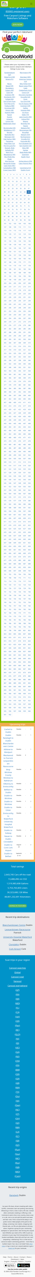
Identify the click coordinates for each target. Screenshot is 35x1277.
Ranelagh (14, 1195)
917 (5, 701)
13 (17, 178)
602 (19, 515)
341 (5, 364)
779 (5, 620)
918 (10, 701)
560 (19, 490)
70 (21, 206)
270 (10, 322)
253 (15, 311)
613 (15, 522)
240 (10, 304)
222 (10, 294)
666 (10, 553)
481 (15, 445)
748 (29, 599)
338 (19, 360)
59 (5, 203)
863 (5, 669)
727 (15, 588)
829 (15, 648)
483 (24, 445)
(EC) (17, 1136)
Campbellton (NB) (9, 168)
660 (10, 550)
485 (5, 448)
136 (29, 241)
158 (19, 255)
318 (10, 350)
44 (29, 192)
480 (10, 445)
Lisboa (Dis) (25, 119)
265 (15, 318)
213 (24, 287)
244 (29, 304)
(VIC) (17, 1047)
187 (15, 273)
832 (29, 648)
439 (15, 420)
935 (5, 711)
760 (29, 606)
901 (15, 690)
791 (5, 627)
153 (24, 252)
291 (24, 332)
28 (21, 185)
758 (19, 606)
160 (29, 255)
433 (15, 416)
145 (15, 248)
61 (13, 203)
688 (29, 564)
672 (10, 557)
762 (10, 609)
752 (19, 602)
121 (15, 234)
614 (19, 522)
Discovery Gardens (25, 95)
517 (15, 466)
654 (10, 546)
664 (29, 550)
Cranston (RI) (9, 95)
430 (29, 413)
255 (24, 311)
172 (29, 262)
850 (29, 659)
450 (10, 427)
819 (24, 641)
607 (15, 518)
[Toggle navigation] (31, 4)
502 (29, 455)
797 (5, 630)
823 (15, 644)
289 (15, 332)
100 (29, 220)
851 (5, 662)
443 (5, 423)
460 (29, 431)
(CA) (18, 1012)
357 (24, 371)
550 (29, 483)
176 (19, 266)
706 (29, 574)
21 (21, 181)
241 (15, 304)
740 (19, 595)
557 (5, 490)
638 (19, 536)
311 (5, 346)
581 (5, 504)
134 (19, 241)
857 (5, 666)
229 (15, 297)
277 (15, 325)
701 (5, 574)
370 (29, 378)
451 (15, 427)
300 (10, 339)
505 (15, 459)
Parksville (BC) (25, 141)
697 (15, 571)
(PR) (17, 1065)
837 (24, 652)
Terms (10, 1257)
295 (15, 336)
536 (19, 476)
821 (5, 644)
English (6, 1261)
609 (24, 518)
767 (5, 613)
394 (29, 392)
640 (29, 536)
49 (21, 195)
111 (24, 227)
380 (19, 385)
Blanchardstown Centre (14, 925)
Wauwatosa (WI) (9, 155)
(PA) (17, 994)
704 (19, 574)
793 (15, 627)
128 (19, 238)
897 (24, 687)
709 (15, 578)
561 (24, 490)
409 (15, 402)
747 (24, 599)
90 (17, 217)
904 (29, 690)
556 (29, 487)
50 (25, 195)
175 (15, 266)
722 (19, 585)
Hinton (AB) (10, 110)
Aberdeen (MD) (25, 77)
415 (15, 406)
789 (24, 623)
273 (24, 322)
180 (10, 269)
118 (29, 231)
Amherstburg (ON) (25, 161)
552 (10, 487)
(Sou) (17, 1154)
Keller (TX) (25, 115)
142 (29, 245)
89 (13, 217)
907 (15, 694)
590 (19, 508)
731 (5, 592)
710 (19, 578)
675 (24, 557)
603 (24, 515)
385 (15, 388)
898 (29, 687)
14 (21, 178)
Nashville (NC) (9, 135)
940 (29, 711)
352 (29, 367)
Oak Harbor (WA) (9, 139)
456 (10, 431)
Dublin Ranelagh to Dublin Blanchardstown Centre (8, 741)
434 (19, 416)
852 (10, 662)
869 (5, 673)
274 (29, 322)
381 (24, 385)
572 (19, 497)
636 (10, 536)
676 (29, 557)
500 (19, 455)
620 (19, 525)
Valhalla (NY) (9, 150)
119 (5, 234)
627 (24, 529)
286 (29, 329)
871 (15, 673)
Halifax (25, 108)
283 (15, 329)
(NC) (17, 1109)
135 (24, 241)
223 (15, 294)
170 (19, 262)
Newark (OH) (25, 135)
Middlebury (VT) (9, 130)
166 (29, 259)
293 (5, 336)
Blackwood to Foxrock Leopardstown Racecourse (8, 761)
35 (21, 188)
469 (15, 438)
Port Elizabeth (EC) (25, 144)
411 (24, 402)
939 (24, 711)
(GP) (17, 990)
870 (10, 673)
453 (24, 427)
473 (5, 441)
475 (15, 441)
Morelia (9, 132)
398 (19, 395)
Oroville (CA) (25, 139)
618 (10, 525)
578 (19, 501)
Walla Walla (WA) (25, 152)
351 (24, 367)
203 (5, 283)
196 (29, 276)
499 (15, 455)
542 (19, 480)
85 (25, 213)
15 (25, 178)
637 (15, 536)
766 (29, 609)
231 (24, 297)
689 (5, 567)
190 (29, 273)
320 (19, 350)
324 (10, 353)
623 (5, 529)
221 (5, 294)
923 (5, 704)
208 (29, 283)
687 (24, 564)
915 (24, 697)
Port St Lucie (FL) (9, 146)
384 (10, 388)
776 (19, 616)
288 (10, 332)
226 (29, 294)
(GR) (17, 1078)
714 (10, 581)
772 (29, 613)
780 (10, 620)
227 (5, 297)
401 (5, 399)
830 (19, 648)
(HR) (17, 1021)
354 (10, 371)
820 (29, 641)
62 (17, 203)
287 (5, 332)
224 (19, 294)
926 (19, 704)
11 (9, 178)
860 (19, 666)
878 (19, 676)
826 (29, 644)
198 (10, 280)
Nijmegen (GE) (9, 137)
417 (24, 406)
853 (15, 662)
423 (24, 409)
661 (15, 550)
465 (24, 434)
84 (21, 213)
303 (24, 339)
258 (10, 315)
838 (29, 652)
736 (29, 592)
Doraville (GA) (25, 97)
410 (19, 402)
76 (17, 210)
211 (15, 287)
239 (5, 304)
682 (29, 560)
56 (21, 199)
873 (24, 673)
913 (15, 697)
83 (17, 213)
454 (29, 427)
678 (10, 560)
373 (15, 381)
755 (5, 606)
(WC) (17, 1158)
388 (29, 388)
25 (9, 185)
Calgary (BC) (9, 90)
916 (29, 697)
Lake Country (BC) (25, 117)
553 (15, 487)
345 (24, 364)
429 (24, 413)
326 (19, 353)
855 (24, 662)
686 (19, 564)
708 (10, 578)
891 (24, 683)
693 (24, 567)
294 (10, 336)
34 (17, 188)
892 (29, 683)
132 (10, 241)
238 (29, 301)
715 (15, 581)
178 (29, 266)
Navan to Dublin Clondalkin (8, 839)
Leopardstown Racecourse (17, 929)
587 (5, 508)
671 (5, 557)
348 (10, 367)
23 (29, 181)
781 (15, 620)
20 (17, 181)
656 (19, 546)
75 (13, 210)
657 (24, 546)
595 (15, 511)
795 (24, 627)
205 (15, 283)
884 (19, 680)
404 (19, 399)
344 (19, 364)
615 (24, 522)
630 (10, 532)
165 (24, 259)
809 (5, 637)
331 (15, 357)
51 (29, 195)
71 (25, 206)
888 (10, 683)
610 (29, 518)
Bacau (9, 84)
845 (5, 659)
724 (29, 585)
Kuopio (9, 117)
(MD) (17, 1003)
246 (10, 308)
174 (10, 266)
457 (15, 431)
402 (10, 399)
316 (29, 346)
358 (29, 371)
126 (10, 238)
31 (5, 188)
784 (29, 620)
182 (19, 269)
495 (24, 452)
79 (29, 210)
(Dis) (17, 1096)
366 (10, 378)
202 (29, 280)
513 (24, 462)
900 (10, 690)
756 (10, 606)
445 (15, 423)
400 (29, 395)
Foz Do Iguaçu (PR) (25, 104)
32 (9, 188)
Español (28, 1261)
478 (29, 441)
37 (29, 188)
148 (29, 248)
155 (5, 255)
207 (24, 283)
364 (29, 374)
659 (5, 550)
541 (15, 480)
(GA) (17, 1052)
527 (5, 473)
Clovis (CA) (25, 93)
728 (19, 588)
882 (10, 680)
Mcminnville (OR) (9, 128)
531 (24, 473)
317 (5, 350)
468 (10, 438)
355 (15, 371)
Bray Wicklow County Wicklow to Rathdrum (8, 775)
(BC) (18, 1030)
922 (29, 701)
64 (25, 203)
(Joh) (17, 1016)
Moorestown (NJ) (25, 130)
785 (5, 623)
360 (10, 374)
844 (29, 655)
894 (10, 687)
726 (10, 588)
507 (24, 459)
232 (29, 297)
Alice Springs (9, 161)
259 (15, 315)
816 (10, 641)
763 (15, 609)
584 (19, 504)
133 (15, 241)
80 (5, 213)
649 (15, 543)
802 (29, 630)
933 (24, 708)
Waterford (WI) (9, 77)
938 (19, 711)
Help (4, 1257)
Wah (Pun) (9, 152)
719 (5, 585)
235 (15, 301)
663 (24, 550)
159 (24, 255)
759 (24, 606)
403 (15, 399)
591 (24, 508)
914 (19, 697)
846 (10, 659)
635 (5, 536)
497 (5, 455)
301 (15, 339)
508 (29, 459)
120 (10, 234)
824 (19, 644)
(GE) (18, 1123)
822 (10, 644)
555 (24, 487)
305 (5, 343)
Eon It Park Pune (9, 101)
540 (10, 480)
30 (29, 185)
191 (5, 276)
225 (24, 294)
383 (5, 388)
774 (10, 616)
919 (15, 701)
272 (19, 322)
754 (29, 602)
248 (19, 308)
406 (29, 399)
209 (5, 287)
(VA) (17, 1100)
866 (19, 669)
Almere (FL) (9, 79)
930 (10, 708)
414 (10, 406)
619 (15, 525)
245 (5, 308)
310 (29, 343)
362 (19, 374)
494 (19, 452)
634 (29, 532)
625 (15, 529)
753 (24, 602)
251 (5, 311)
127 (15, 238)
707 (5, 578)
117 (24, 231)
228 (10, 297)
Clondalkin (14, 944)
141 (24, 245)
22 (25, 181)
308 (19, 343)
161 (5, 259)
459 (24, 431)
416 (19, 406)
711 (24, 578)
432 (10, 416)
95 (9, 220)
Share (29, 1257)
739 (15, 595)
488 (19, 448)
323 (5, 353)
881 (5, 680)
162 (10, 259)
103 (15, 224)
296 (19, 336)
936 (10, 711)
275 (5, 325)
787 (15, 623)
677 (5, 560)
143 (5, 248)
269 (5, 322)
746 (19, 599)
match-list (11, 1248)
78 (25, 210)
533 (5, 476)
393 (24, 392)
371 (5, 381)
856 (29, 662)
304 (29, 339)
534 (10, 476)
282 (10, 329)
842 (19, 655)
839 (5, 655)
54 (13, 199)
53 (9, 199)
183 (24, 269)
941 (5, 715)
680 (19, 560)
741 (24, 595)
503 (5, 459)
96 (13, 220)
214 (29, 287)
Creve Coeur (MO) (9, 170)
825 (24, 644)
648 (10, 543)
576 (10, 501)
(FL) (17, 1007)
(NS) (17, 1056)
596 (19, 511)
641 (5, 539)
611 (5, 522)
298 (29, 336)
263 (5, 318)
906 (10, 694)
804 (10, 634)
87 (5, 217)
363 (24, 374)
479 (5, 445)
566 (19, 494)
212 (19, 287)
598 (29, 511)
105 (24, 224)
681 (24, 560)
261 (24, 315)
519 (24, 466)
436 (29, 416)
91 (21, 217)
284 (19, 329)
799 (15, 630)
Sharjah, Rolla (9, 148)
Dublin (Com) (25, 170)
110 (19, 227)
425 (5, 413)
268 (29, 318)
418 (29, 406)
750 (10, 602)
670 (29, 553)
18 (9, 181)
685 (15, 564)
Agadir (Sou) (25, 157)
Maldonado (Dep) (9, 124)
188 (19, 273)
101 (5, 224)
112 (29, 227)
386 (19, 388)
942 (10, 715)
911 (5, 697)
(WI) (17, 998)
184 (29, 269)
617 (5, 525)
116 (19, 231)
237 (24, 301)
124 (29, 234)
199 (15, 280)
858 (10, 666)
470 (19, 438)
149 (5, 252)
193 (15, 276)
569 (5, 497)
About (16, 1257)
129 (24, 238)
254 (19, 311)
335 (5, 360)
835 (15, 652)
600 (10, 515)
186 (10, 273)
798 (10, 630)
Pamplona (9, 141)
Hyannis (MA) (9, 113)
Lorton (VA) (9, 121)
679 (15, 560)
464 (19, 434)
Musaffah (25, 132)
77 (21, 210)
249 (24, 308)
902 (19, 690)
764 (19, 609)
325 (15, 353)
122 (19, 234)
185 (5, 273)
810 (10, 637)
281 (5, 329)
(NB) (17, 1167)
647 (5, 543)
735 (24, 592)
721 (15, 585)
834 (10, 652)
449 (5, 427)
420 (10, 409)
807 (24, 634)
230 (19, 297)
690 (10, 567)
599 (5, 515)
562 (29, 490)
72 (29, 206)
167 (5, 262)
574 (29, 497)
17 (5, 181)
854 (19, 662)
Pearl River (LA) (9, 144)
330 (10, 357)
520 (29, 466)
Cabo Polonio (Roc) (25, 163)
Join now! (17, 24)
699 (24, 571)
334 (29, 357)
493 (15, 452)
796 (29, 627)
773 (5, 616)
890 (19, 683)
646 (29, 539)
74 (9, 210)
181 (15, 269)
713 (5, 581)
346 (29, 364)
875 (5, 676)
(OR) (17, 1074)
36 (25, 188)
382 (29, 385)
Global (17, 972)
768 (10, 613)
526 (29, 469)
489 (24, 448)
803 (5, 634)
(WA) (17, 1127)
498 (10, 455)
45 (5, 195)
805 (15, 634)
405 (24, 399)
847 (15, 659)
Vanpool (17, 981)
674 (19, 557)
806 (19, 634)
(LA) (17, 1131)
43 (25, 192)
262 (29, 315)
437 (5, 420)
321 (24, 350)
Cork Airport (15, 948)
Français (14, 1261)
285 (24, 329)
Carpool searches (17, 967)
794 (19, 627)
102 (10, 224)
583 (15, 504)
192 (10, 276)
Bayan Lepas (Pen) (25, 86)
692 (19, 567)
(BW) (17, 1069)
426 (10, 413)
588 (10, 508)
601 (15, 515)
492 (10, 452)
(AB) (18, 1083)
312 (10, 346)
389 (5, 392)
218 (19, 290)
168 (10, 262)
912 (10, 697)
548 (19, 483)
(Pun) (17, 1149)
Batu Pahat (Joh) (25, 84)
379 (15, 385)
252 (10, 311)
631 (15, 532)
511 (15, 462)
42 (21, 192)
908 (19, 694)
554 (19, 487)
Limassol (9, 119)
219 (24, 290)
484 (29, 445)
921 (24, 701)
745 (15, 599)
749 (5, 602)
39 (9, 192)
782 (19, 620)
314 (19, 346)
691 (15, 567)
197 (5, 280)
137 (5, 245)
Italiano (21, 1261)
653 (5, 546)
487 (15, 448)
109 (15, 227)
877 (15, 676)
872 (19, 673)
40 (13, 192)
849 (24, 659)
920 (19, 701)
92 (25, 217)
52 (5, 199)
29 (25, 185)
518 (19, 466)
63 (21, 203)
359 (5, 374)
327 (24, 353)
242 (19, 304)
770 (19, 613)
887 (5, 683)
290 (19, 332)
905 (5, 694)
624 (10, 529)
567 (24, 494)
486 (10, 448)
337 (15, 360)
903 (24, 690)
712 (29, 578)
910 (29, 694)
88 (9, 217)
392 (19, 392)
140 (19, 245)
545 (5, 483)
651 (24, 543)
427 (15, 413)
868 (29, 669)
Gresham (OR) (25, 106)
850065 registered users (17, 11)
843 (24, 655)
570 (10, 497)
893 (5, 687)
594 (10, 511)
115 (15, 231)
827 (5, 648)
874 (29, 673)
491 (5, 452)
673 (15, 557)
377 (5, 385)
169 (15, 262)
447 (24, 423)
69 (17, 206)
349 (15, 367)
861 (24, 666)
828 (10, 648)
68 (13, 206)
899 (5, 690)
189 (24, 273)
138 (10, 245)
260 (19, 315)
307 (15, 343)
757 (15, 606)
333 (24, 357)
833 (5, 652)
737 (5, 595)
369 (24, 378)
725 (5, 588)
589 (15, 508)
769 (15, 613)
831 (24, 648)
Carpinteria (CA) (25, 168)
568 (29, 494)
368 (19, 378)
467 (5, 438)
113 (5, 231)
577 (15, 501)
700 (29, 571)
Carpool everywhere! (17, 985)
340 (29, 360)
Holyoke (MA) (25, 110)
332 (19, 357)
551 (5, 487)
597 (24, 511)
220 (29, 290)
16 (29, 178)
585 (24, 504)
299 (5, 339)
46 (9, 195)
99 (25, 220)
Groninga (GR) (9, 108)
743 (5, 599)
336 (10, 360)
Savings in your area (17, 906)
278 (19, 325)
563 (5, 494)
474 (10, 441)
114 (10, 231)
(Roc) (17, 1162)
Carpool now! (17, 976)
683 (5, 564)
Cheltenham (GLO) (25, 90)
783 (24, 620)
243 (24, 304)
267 (24, 318)
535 (15, 476)
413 (5, 406)
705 (24, 574)
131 (5, 241)
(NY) (17, 1145)
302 (19, 339)
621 (24, 525)
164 (19, 259)
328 (29, 353)
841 (15, 655)
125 (5, 238)
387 (24, 388)
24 (5, 185)
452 (19, 427)
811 (15, 637)
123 (24, 234)
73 (5, 210)
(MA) (17, 1087)
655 (15, 546)
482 (19, 445)
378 (10, 385)
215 (5, 290)
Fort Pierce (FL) (9, 104)
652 (29, 543)
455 (5, 431)
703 (15, 574)
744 (10, 599)
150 (10, 252)
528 (10, 473)
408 (10, 402)
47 (13, 195)
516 (10, 466)
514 (29, 462)
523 (15, 469)
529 (15, 473)
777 (24, 616)
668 (19, 553)
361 (15, 374)
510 (10, 462)
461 (5, 434)
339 (24, 360)
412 (29, 402)
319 (15, 350)
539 (5, 480)
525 (24, 469)
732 (10, 592)
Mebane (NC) (25, 128)
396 (10, 395)
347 (5, 367)
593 (5, 511)
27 (17, 185)
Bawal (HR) (9, 86)
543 (24, 480)
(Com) (17, 1176)
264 (10, 318)
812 (19, 637)
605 (5, 518)
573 (24, 497)
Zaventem (25, 155)
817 (15, 641)
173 (5, 266)
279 (24, 325)
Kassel (9, 115)
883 (15, 680)
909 (24, 694)
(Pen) (17, 1025)
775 (15, 616)
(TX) (17, 1092)
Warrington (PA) (25, 73)
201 (24, 280)
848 (19, 659)
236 (19, 301)
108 (10, 227)
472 (29, 438)
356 (19, 371)
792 (10, 627)
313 (15, 346)
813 (24, 637)
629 (5, 532)
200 (19, 280)
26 (13, 185)
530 (19, 473)
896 (19, 687)
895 (15, 687)
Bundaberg (10, 88)
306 (10, 343)
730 (29, 588)
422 (19, 409)
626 (19, 529)
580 (29, 501)
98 (21, 220)
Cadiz (25, 88)
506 (19, 459)
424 (29, 409)
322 (29, 350)
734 (19, 592)
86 (29, 213)
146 (19, 248)
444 (10, 423)
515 (5, 466)
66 (5, 206)
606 (10, 518)
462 (10, 434)
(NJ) (17, 1038)
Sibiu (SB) (25, 148)
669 (24, 553)
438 (10, 420)
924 (10, 704)
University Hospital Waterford (17, 937)
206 (19, 283)
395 (5, 395)
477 (24, 441)
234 (10, 301)
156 (10, 255)
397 (15, 395)
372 (10, 381)
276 (10, 325)
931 (15, 708)
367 (15, 378)
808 (29, 634)
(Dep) (17, 1105)
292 (29, 332)
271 (15, 322)
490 (29, 448)
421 (15, 409)
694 (29, 567)
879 (24, 676)
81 (9, 213)
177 (24, 266)
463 (15, 434)
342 (10, 364)
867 (24, 669)
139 (15, 245)
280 (29, 325)
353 (5, 371)
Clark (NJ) (9, 93)
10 (5, 178)
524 (19, 469)
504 (10, 459)
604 (29, 515)
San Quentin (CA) (25, 146)
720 (10, 585)
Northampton (25, 137)
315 (24, 346)
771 (24, 613)
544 (29, 480)
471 (24, 438)
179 (5, 269)
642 (10, 539)
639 (24, 536)
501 (24, 455)
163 (15, 259)
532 (29, 473)
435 (24, 416)
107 (5, 227)
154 (29, 252)
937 (15, 711)
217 (15, 290)
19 (13, 181)
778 (29, 616)
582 (10, 504)
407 (5, 402)
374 (19, 381)
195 (24, 276)
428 (19, 413)
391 (15, 392)
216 (10, 290)
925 (15, 704)
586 (29, 504)
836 (19, 652)
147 (24, 248)
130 (29, 238)
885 (24, 680)
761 (5, 609)
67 (9, 206)
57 (25, 199)
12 (13, 178)
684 (10, 564)
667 (15, 553)
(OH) (17, 1118)
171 (24, 262)
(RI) (17, 1043)
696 (10, 571)
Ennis (25, 99)
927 (24, 704)
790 (29, 623)
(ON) (17, 1061)
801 (24, 630)
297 (24, 336)
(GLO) (17, 1034)
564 (10, 494)
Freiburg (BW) (9, 106)
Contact (22, 1257)
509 (5, 462)
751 (15, 602)
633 (24, 532)
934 (29, 708)
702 (10, 574)
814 (29, 637)
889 (15, 683)
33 (13, 188)
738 (10, 595)
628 (29, 529)
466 (29, 434)
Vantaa (25, 150)
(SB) (17, 1140)
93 (29, 217)
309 (24, 343)
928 (29, 704)
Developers (15, 1259)
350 (19, 367)
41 (17, 192)
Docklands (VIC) (9, 97)
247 (15, 308)
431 (5, 416)
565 (15, 494)
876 (10, 676)
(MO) (17, 1171)
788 (19, 623)
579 (24, 501)
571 (15, 497)
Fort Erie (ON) (25, 101)
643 (15, 539)
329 (5, 357)
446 (19, 423)
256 (29, 311)
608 (19, 518)
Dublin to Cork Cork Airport (8, 848)
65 (29, 203)
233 (5, 301)
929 (5, 708)
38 (5, 192)
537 (24, 476)
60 (9, 203)
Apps (22, 1259)
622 (29, 525)
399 (24, 395)
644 (19, 539)
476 (19, 441)
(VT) (17, 1114)
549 (24, 483)
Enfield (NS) (10, 99)
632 (19, 532)
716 (19, 581)
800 (19, 630)
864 (10, 669)
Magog (25, 121)
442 (29, 420)
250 (29, 308)
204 (10, 283)
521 (5, 469)
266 (19, 318)
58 (29, 199)
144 (10, 248)
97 (17, 220)
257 (5, 315)
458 (19, 431)
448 (29, 423)
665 (5, 553)
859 (15, 666)
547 (15, 483)
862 (29, 666)
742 (29, 595)
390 (10, 392)
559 (15, 490)
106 (29, 224)
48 (17, 195)
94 (5, 220)
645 (24, 539)
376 (29, 381)
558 (10, 490)
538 (29, 476)
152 (19, 252)
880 (29, 676)
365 (5, 378)
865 (15, 669)
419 (5, 409)
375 (24, 381)
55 (17, 199)
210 (10, 287)
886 (29, 680)
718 (29, 581)
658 (29, 546)
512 (19, 462)
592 (29, 508)
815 (5, 641)
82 (13, 213)
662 (19, 550)
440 (19, 420)
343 (15, 364)
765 (24, 609)
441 (24, 420)
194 (19, 276)
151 (15, 252)
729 (24, 588)
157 (15, 255)
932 (19, 708)
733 (15, 592)
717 (24, 581)
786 (10, 623)
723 (24, 585)
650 (19, 543)
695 (5, 571)
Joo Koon (25, 113)
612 (10, 522)
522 (10, 469)
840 (10, 655)
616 (29, 522)
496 (29, 452)
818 (19, 641)
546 (10, 483)
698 (19, 571)
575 (5, 501)
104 (19, 224)
